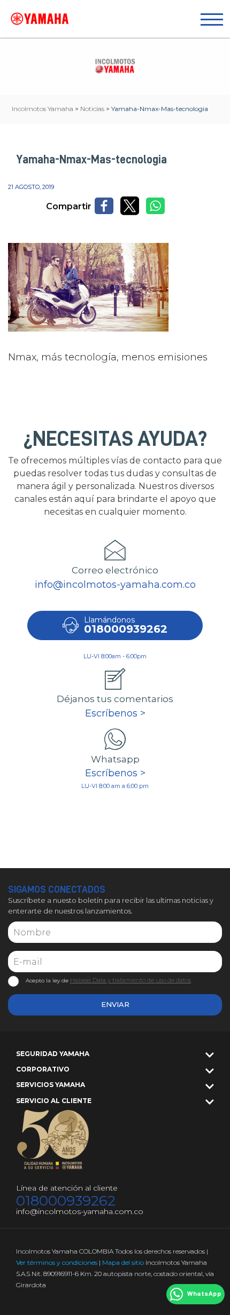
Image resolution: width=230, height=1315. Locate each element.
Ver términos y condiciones (56, 1262)
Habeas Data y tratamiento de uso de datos (130, 980)
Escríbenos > (115, 713)
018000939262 (66, 1201)
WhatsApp (204, 1294)
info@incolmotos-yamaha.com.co (115, 584)
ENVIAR (115, 1004)
